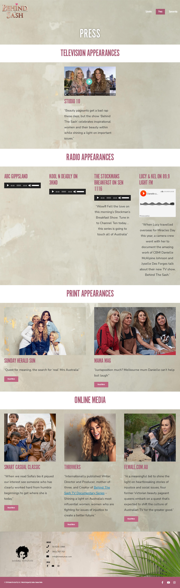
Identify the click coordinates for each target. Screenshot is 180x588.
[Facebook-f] (47, 566)
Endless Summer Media (37, 582)
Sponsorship (173, 11)
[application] (22, 185)
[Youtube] (53, 566)
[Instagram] (58, 566)
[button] (11, 379)
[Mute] (29, 185)
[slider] (35, 185)
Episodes (149, 11)
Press (160, 11)
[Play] (7, 185)
